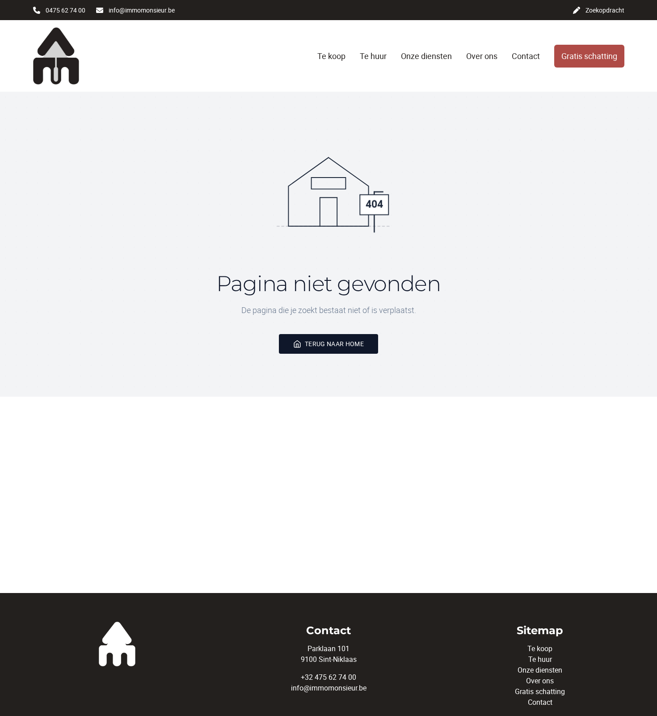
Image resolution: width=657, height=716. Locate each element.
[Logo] (82, 56)
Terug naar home (334, 343)
